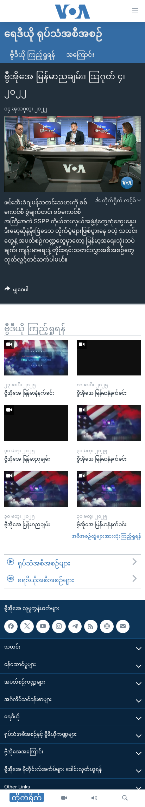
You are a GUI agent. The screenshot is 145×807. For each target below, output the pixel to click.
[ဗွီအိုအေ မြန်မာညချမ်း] (36, 423)
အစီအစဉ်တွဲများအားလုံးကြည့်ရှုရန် (106, 536)
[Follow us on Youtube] (43, 626)
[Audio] (94, 798)
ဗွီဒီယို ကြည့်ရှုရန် (32, 54)
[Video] (64, 798)
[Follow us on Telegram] (75, 626)
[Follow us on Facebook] (11, 626)
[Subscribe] (123, 626)
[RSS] (90, 626)
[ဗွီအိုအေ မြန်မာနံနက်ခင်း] (36, 357)
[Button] (17, 291)
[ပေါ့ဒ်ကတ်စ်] (106, 626)
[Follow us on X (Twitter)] (26, 626)
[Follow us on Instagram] (58, 626)
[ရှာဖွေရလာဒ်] (124, 798)
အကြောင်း (80, 54)
